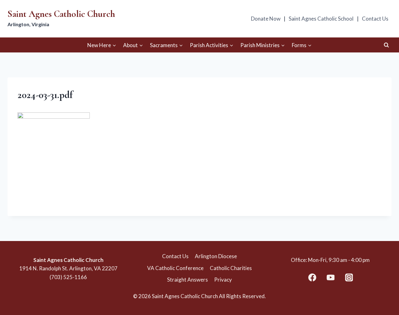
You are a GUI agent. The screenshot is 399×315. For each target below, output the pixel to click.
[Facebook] (312, 277)
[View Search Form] (386, 45)
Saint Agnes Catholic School (321, 18)
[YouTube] (331, 277)
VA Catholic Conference (175, 268)
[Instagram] (349, 277)
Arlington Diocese (216, 256)
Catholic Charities (231, 268)
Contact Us (375, 18)
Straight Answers (187, 279)
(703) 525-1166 (68, 277)
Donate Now (266, 18)
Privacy (223, 279)
